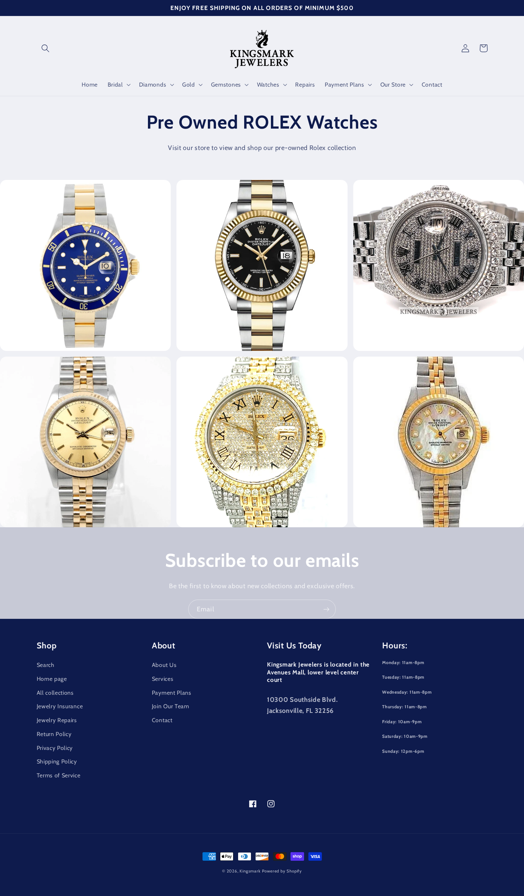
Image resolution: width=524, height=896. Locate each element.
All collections (55, 692)
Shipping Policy (57, 761)
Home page (52, 678)
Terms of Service (59, 775)
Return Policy (54, 733)
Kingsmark (250, 871)
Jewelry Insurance (60, 706)
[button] (46, 48)
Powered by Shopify (282, 871)
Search (46, 664)
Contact (162, 720)
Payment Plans (171, 692)
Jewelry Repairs (57, 720)
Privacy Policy (55, 747)
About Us (164, 664)
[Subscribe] (326, 609)
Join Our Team (170, 706)
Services (163, 678)
